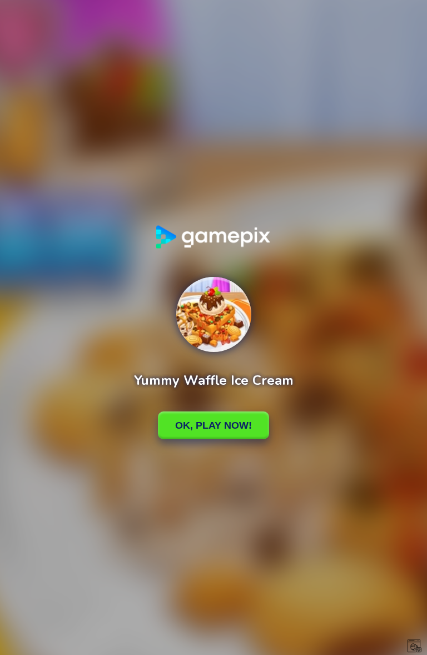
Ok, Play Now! (213, 425)
